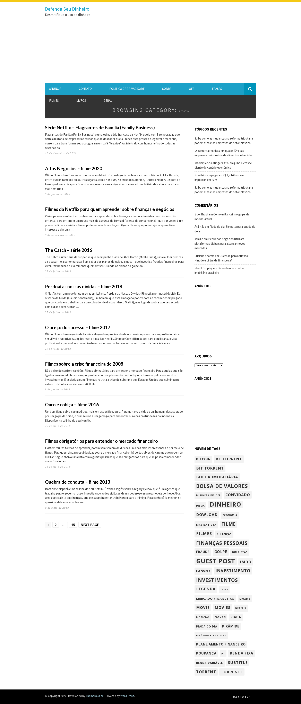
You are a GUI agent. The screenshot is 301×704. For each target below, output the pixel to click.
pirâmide (230, 626)
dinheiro (225, 504)
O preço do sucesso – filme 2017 (77, 327)
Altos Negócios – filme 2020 (73, 168)
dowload (207, 514)
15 (73, 525)
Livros (81, 101)
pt (223, 653)
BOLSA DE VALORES (222, 485)
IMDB (245, 561)
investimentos (217, 580)
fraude (202, 552)
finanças (224, 534)
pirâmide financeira (211, 635)
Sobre (166, 89)
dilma (200, 505)
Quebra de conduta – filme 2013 (77, 482)
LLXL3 (224, 589)
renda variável (209, 663)
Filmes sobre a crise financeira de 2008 (84, 364)
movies (222, 607)
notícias (203, 617)
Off (191, 89)
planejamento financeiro (221, 644)
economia (230, 515)
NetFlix (240, 607)
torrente (232, 671)
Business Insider (208, 495)
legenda (206, 588)
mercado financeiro (215, 598)
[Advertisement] (150, 52)
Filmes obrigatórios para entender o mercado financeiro (101, 441)
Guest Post (215, 561)
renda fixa (241, 653)
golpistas (240, 552)
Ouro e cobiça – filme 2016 (72, 404)
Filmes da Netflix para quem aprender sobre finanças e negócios (109, 209)
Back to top (241, 696)
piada (236, 617)
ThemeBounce (95, 696)
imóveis (203, 571)
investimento (232, 570)
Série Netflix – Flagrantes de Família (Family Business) (100, 127)
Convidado (237, 494)
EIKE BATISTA (206, 525)
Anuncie (55, 89)
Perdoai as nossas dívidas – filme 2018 (83, 286)
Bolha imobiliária (217, 476)
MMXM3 (244, 598)
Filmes (54, 101)
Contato (85, 89)
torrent (206, 672)
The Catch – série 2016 (68, 250)
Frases (217, 89)
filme (228, 524)
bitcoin (203, 459)
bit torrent (210, 468)
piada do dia (206, 626)
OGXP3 (220, 617)
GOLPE (220, 551)
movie (203, 607)
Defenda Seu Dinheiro (67, 9)
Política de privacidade (127, 89)
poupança (206, 653)
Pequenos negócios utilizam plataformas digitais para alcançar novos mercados (220, 243)
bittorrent (229, 458)
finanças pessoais (222, 543)
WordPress (127, 696)
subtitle (238, 662)
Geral (108, 101)
